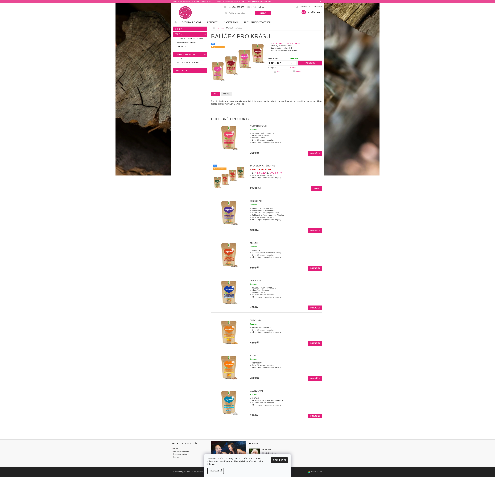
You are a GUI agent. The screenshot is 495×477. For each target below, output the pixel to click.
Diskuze (226, 94)
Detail (317, 189)
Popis (215, 94)
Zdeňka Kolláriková (185, 54)
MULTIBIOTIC (276, 173)
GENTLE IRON (293, 43)
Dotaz (298, 72)
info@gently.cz (271, 453)
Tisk (278, 72)
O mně (180, 59)
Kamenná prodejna (186, 43)
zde (218, 464)
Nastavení (216, 471)
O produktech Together (190, 39)
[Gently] (185, 12)
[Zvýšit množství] (297, 62)
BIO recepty (181, 70)
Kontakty (212, 22)
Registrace (317, 7)
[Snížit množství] (297, 64)
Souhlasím (279, 460)
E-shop (178, 29)
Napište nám (231, 22)
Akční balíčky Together (257, 22)
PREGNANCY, (261, 173)
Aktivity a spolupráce (188, 63)
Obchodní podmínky (181, 451)
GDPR (175, 448)
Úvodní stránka (176, 22)
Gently (178, 34)
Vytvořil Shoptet (316, 472)
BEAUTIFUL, (278, 43)
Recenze (181, 47)
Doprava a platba (191, 22)
